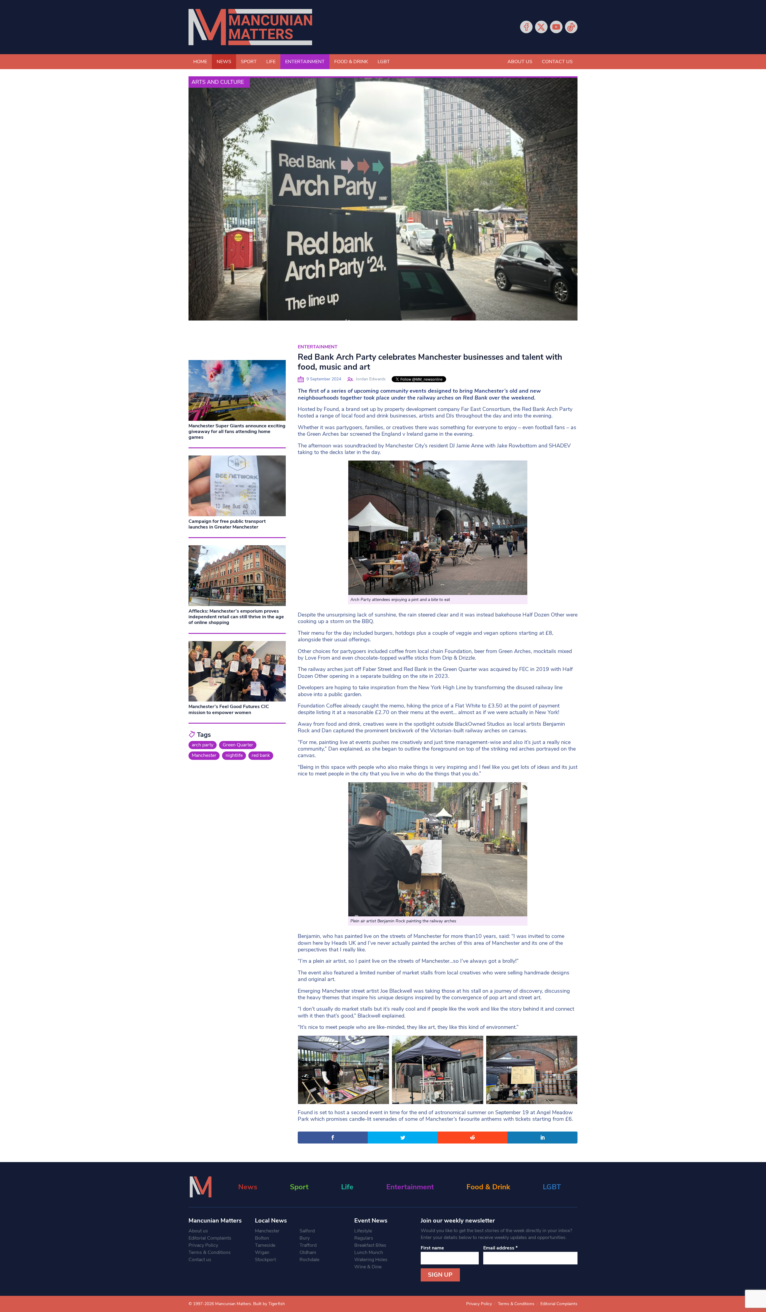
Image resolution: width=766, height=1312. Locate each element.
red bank (261, 755)
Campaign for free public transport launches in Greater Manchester (227, 524)
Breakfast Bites (370, 1245)
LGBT (384, 61)
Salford (307, 1231)
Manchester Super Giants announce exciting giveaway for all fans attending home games (237, 432)
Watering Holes (370, 1259)
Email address (500, 1248)
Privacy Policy (203, 1245)
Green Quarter (238, 745)
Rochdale (309, 1259)
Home (200, 61)
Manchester (204, 755)
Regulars (363, 1238)
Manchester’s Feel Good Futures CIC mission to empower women (229, 709)
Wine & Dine (368, 1267)
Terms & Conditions (210, 1252)
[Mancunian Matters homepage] (250, 27)
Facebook (526, 27)
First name (432, 1248)
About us (519, 61)
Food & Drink (351, 61)
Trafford (308, 1245)
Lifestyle (363, 1231)
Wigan (262, 1252)
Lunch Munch (368, 1252)
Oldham (308, 1252)
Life (271, 61)
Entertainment (305, 61)
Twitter (541, 27)
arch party (202, 745)
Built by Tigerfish (269, 1304)
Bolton (262, 1238)
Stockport (265, 1259)
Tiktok (571, 27)
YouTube (556, 27)
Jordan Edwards (371, 379)
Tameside (265, 1245)
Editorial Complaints (210, 1238)
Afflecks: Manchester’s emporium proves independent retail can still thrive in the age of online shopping (236, 617)
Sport (249, 61)
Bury (305, 1238)
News (224, 61)
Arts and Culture (218, 82)
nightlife (234, 755)
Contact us (557, 61)
